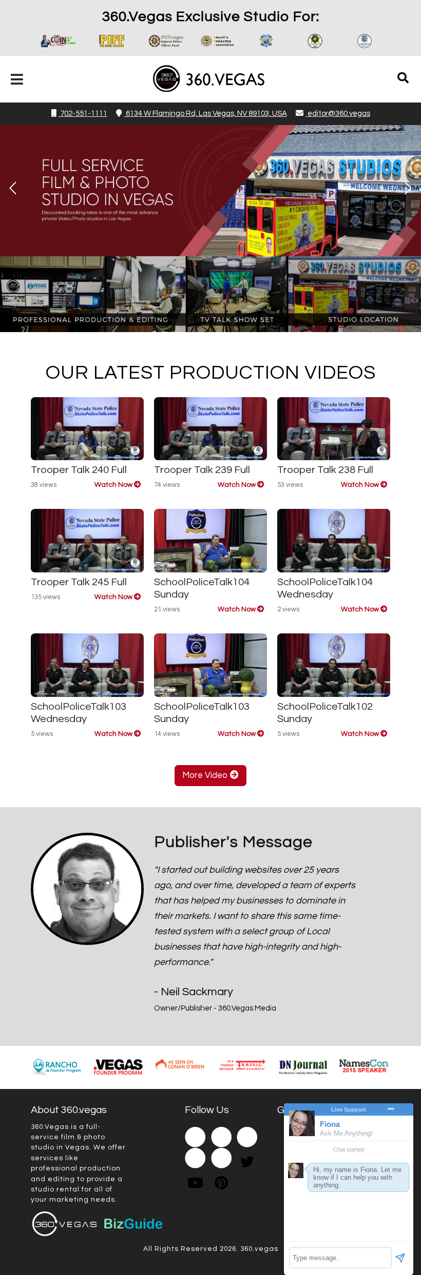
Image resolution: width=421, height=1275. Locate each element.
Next (408, 188)
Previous (13, 188)
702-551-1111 (83, 113)
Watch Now (114, 484)
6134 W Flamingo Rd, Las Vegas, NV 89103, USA (205, 113)
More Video (206, 775)
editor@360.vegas (339, 113)
